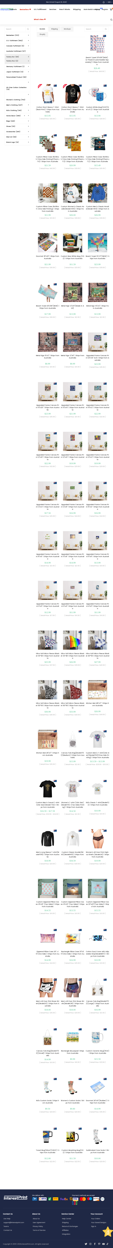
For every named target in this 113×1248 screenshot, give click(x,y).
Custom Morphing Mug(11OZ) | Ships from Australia (73, 1151)
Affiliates (65, 1230)
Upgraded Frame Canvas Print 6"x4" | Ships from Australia (72, 606)
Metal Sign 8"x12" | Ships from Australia (47, 356)
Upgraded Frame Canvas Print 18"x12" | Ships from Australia (97, 407)
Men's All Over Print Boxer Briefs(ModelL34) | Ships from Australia (72, 1003)
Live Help (7, 1218)
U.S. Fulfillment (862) (14, 41)
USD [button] (109, 2)
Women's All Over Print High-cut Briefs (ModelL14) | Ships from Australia (97, 854)
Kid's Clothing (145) (14, 110)
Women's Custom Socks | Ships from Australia (72, 1101)
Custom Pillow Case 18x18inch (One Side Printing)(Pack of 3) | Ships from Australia (72, 159)
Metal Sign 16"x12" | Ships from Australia (97, 307)
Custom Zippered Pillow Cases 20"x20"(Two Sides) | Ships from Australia (97, 904)
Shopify (42, 34)
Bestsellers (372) (12, 35)
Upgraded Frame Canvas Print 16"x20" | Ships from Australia (47, 407)
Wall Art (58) (11, 137)
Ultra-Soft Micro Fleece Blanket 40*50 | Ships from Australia (97, 655)
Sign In (93, 1226)
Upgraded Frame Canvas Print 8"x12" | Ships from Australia (97, 506)
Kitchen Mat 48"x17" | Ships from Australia (97, 704)
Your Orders (95, 1218)
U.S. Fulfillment (40, 9)
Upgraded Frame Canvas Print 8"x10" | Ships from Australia (47, 556)
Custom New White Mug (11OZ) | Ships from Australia (72, 257)
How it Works (64, 9)
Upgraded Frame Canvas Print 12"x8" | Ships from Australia (72, 506)
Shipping (77, 9)
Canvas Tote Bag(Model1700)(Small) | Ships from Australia (47, 1053)
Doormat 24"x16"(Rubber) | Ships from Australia (97, 1101)
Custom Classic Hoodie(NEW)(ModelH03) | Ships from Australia (72, 854)
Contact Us (8, 1230)
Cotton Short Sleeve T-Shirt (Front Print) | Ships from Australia (72, 109)
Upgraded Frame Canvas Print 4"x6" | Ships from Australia (97, 606)
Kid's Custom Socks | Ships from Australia (47, 1101)
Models (42, 29)
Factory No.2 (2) (12, 61)
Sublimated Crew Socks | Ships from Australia (97, 1151)
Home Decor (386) (13, 116)
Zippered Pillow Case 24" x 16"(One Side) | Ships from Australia (47, 953)
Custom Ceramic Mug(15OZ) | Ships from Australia (97, 1052)
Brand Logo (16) (12, 142)
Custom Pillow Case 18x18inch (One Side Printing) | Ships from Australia (47, 208)
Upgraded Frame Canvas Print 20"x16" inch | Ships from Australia (97, 357)
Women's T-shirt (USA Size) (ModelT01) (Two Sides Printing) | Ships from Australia (72, 804)
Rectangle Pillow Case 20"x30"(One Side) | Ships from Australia (72, 953)
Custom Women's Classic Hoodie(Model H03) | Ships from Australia (72, 208)
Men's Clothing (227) (14, 105)
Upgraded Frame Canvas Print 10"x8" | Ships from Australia (72, 556)
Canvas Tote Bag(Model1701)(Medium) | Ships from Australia (72, 755)
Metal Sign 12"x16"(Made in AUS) (72, 307)
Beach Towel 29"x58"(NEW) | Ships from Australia (47, 307)
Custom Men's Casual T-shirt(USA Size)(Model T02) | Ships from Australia (47, 804)
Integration (66, 1234)
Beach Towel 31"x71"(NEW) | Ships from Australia (97, 257)
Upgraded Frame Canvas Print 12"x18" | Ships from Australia (47, 457)
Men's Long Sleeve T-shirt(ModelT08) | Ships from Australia (47, 854)
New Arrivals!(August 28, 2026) (56, 2)
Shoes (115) (10, 126)
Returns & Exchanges (70, 1226)
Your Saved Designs (98, 1222)
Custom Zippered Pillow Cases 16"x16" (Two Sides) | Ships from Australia (72, 904)
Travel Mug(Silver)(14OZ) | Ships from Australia (47, 1151)
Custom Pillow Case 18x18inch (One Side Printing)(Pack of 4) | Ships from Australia (47, 159)
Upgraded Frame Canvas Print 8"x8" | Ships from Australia (97, 556)
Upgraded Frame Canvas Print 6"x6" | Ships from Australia (47, 606)
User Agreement (39, 1222)
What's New (39, 19)
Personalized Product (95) (16, 77)
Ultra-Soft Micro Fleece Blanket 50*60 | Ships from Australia (47, 705)
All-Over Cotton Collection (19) (16, 89)
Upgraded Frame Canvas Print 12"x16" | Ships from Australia (72, 457)
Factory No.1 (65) (12, 57)
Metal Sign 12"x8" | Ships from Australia (72, 356)
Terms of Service (39, 1230)
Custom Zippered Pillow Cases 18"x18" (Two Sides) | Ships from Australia (47, 904)
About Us (36, 1218)
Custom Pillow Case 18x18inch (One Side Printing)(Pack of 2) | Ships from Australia (97, 159)
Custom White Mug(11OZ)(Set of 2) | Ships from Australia (97, 109)
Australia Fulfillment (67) (16, 51)
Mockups (67, 29)
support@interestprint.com (14, 1222)
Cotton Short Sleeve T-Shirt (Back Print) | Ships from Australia (47, 109)
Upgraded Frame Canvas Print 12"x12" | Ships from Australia (47, 506)
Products (13, 9)
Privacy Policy (38, 1226)
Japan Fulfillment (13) (15, 72)
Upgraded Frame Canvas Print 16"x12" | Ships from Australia (97, 457)
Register (105, 9)
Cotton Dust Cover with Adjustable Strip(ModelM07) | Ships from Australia (97, 953)
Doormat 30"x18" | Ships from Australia (47, 257)
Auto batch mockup (93, 9)
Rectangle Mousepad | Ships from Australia (72, 1052)
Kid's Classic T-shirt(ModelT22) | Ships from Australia (97, 803)
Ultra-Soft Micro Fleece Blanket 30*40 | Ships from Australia (47, 655)
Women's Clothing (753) (15, 100)
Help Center (66, 1218)
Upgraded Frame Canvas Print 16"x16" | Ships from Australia (72, 407)
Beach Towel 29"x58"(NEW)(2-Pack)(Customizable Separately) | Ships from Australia (97, 61)
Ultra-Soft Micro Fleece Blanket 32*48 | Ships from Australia (72, 655)
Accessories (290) (13, 132)
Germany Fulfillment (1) (15, 67)
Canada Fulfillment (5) (15, 46)
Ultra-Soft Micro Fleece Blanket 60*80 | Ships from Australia (72, 705)
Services (52, 9)
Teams (6, 1226)
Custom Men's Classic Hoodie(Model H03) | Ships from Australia (97, 208)
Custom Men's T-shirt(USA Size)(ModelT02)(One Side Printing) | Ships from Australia (97, 755)
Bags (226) (10, 121)
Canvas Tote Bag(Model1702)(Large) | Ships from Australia (97, 1003)
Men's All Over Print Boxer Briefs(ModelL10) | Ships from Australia (47, 1003)
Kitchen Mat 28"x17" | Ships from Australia (47, 754)
